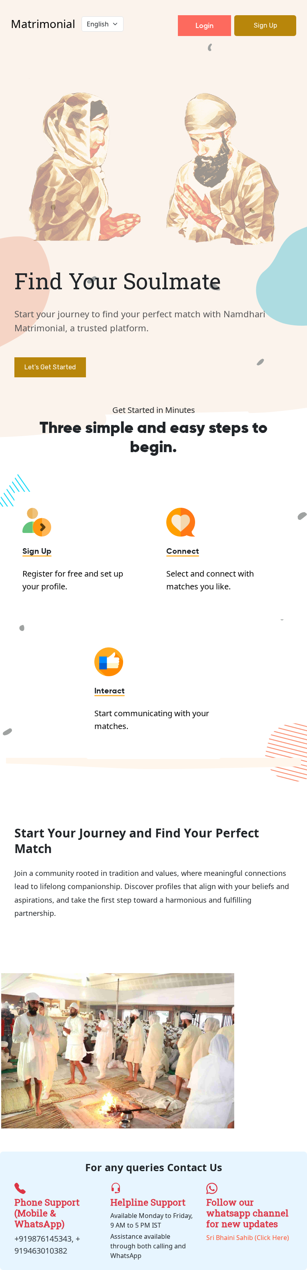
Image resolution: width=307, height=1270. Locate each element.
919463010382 (40, 1250)
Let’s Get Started (50, 367)
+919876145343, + (47, 1238)
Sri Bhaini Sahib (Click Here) (247, 1219)
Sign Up (265, 25)
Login (204, 25)
